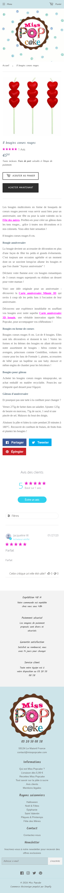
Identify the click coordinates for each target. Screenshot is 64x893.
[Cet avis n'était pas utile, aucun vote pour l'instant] (55, 573)
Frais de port (24, 161)
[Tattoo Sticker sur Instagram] (28, 874)
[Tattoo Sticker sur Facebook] (22, 874)
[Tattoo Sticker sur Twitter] (34, 874)
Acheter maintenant (20, 187)
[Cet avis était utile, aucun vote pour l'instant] (49, 573)
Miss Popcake (35, 883)
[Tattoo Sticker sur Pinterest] (40, 874)
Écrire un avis (32, 499)
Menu (9, 4)
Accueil (6, 65)
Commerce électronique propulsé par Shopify (30, 887)
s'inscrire (55, 861)
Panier (57, 4)
